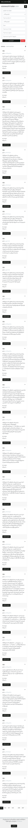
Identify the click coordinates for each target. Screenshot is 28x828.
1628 (13, 808)
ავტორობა (7, 241)
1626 (5, 808)
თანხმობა (14, 826)
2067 (23, 808)
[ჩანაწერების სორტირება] (25, 46)
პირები (5, 66)
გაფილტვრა (11, 40)
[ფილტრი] (25, 6)
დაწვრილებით (6, 72)
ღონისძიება (8, 109)
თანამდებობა (8, 53)
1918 (3, 51)
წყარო (4, 68)
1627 (9, 808)
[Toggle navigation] (25, 2)
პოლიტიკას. (19, 821)
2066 (19, 808)
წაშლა (23, 40)
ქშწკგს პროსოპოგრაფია (5, 2)
